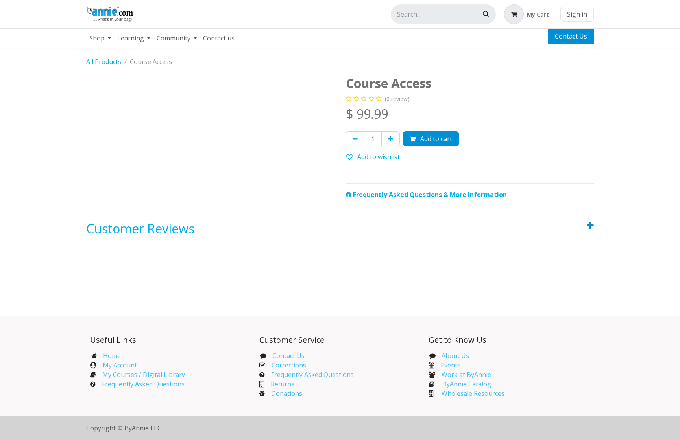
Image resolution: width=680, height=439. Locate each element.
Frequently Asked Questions (143, 384)
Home (112, 355)
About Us (455, 355)
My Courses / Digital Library (140, 374)
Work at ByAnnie (466, 374)
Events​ (450, 365)
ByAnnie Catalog (466, 384)
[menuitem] (100, 38)
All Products (103, 61)
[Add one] (390, 138)
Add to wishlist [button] (378, 156)
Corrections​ (289, 365)
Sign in (577, 14)
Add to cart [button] (435, 138)
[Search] (486, 14)
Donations (286, 393)
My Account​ (120, 365)
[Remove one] (355, 138)
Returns (282, 384)
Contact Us (571, 36)
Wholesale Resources (473, 393)
